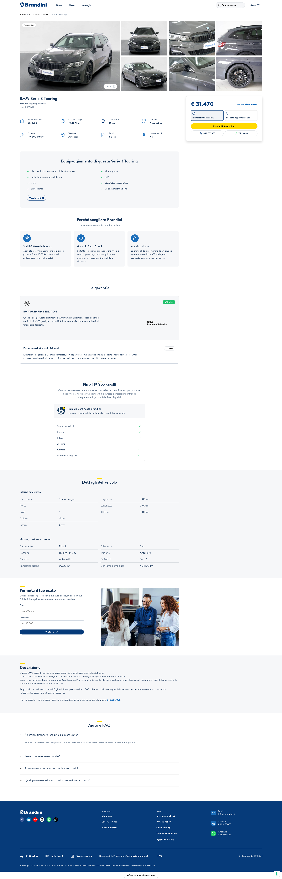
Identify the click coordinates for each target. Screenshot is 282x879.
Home (23, 14)
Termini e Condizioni (166, 833)
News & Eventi (109, 827)
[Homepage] (33, 4)
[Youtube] (35, 819)
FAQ (159, 855)
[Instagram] (42, 819)
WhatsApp (243, 133)
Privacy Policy (163, 821)
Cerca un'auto (229, 5)
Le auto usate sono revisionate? (42, 756)
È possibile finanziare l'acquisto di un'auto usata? (51, 735)
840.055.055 (113, 699)
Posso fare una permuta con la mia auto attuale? (51, 768)
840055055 (32, 855)
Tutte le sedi (57, 855)
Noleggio (86, 5)
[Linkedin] (28, 819)
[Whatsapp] (49, 819)
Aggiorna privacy (165, 839)
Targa (22, 605)
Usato (72, 5)
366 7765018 (224, 834)
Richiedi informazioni (224, 126)
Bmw (45, 14)
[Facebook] (22, 819)
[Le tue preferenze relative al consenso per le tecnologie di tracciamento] (277, 874)
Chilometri (24, 617)
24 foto (109, 86)
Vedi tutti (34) (36, 197)
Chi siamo (107, 815)
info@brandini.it (226, 814)
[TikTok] (55, 819)
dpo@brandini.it (139, 855)
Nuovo (59, 5)
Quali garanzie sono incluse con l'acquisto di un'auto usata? (57, 780)
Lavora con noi (109, 821)
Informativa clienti (165, 815)
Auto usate (34, 14)
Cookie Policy (163, 827)
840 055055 (209, 133)
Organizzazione (84, 855)
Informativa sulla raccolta (141, 875)
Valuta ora (49, 631)
